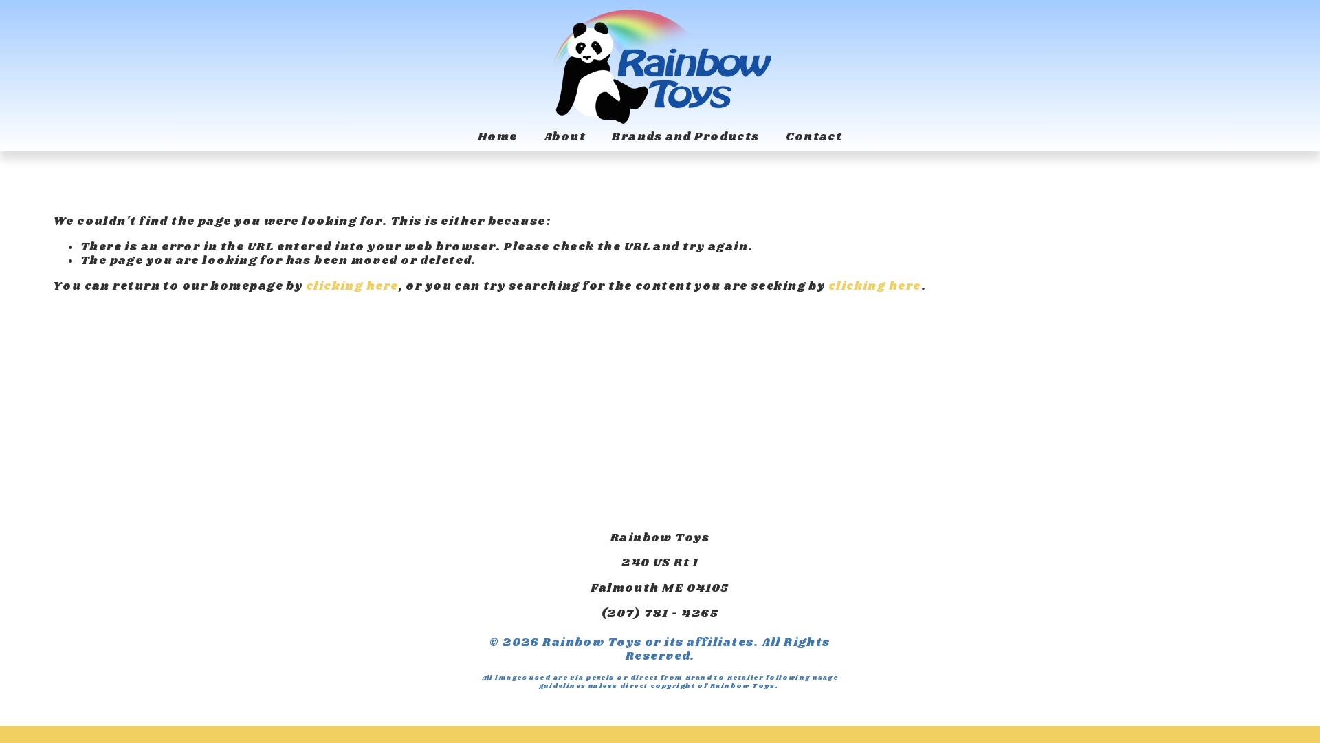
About (565, 137)
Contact (814, 137)
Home (498, 137)
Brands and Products (685, 137)
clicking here (352, 286)
